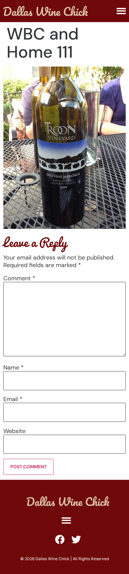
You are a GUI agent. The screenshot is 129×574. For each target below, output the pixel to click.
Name (13, 367)
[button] (121, 11)
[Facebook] (59, 539)
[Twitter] (76, 539)
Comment (19, 278)
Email (12, 399)
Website (14, 431)
